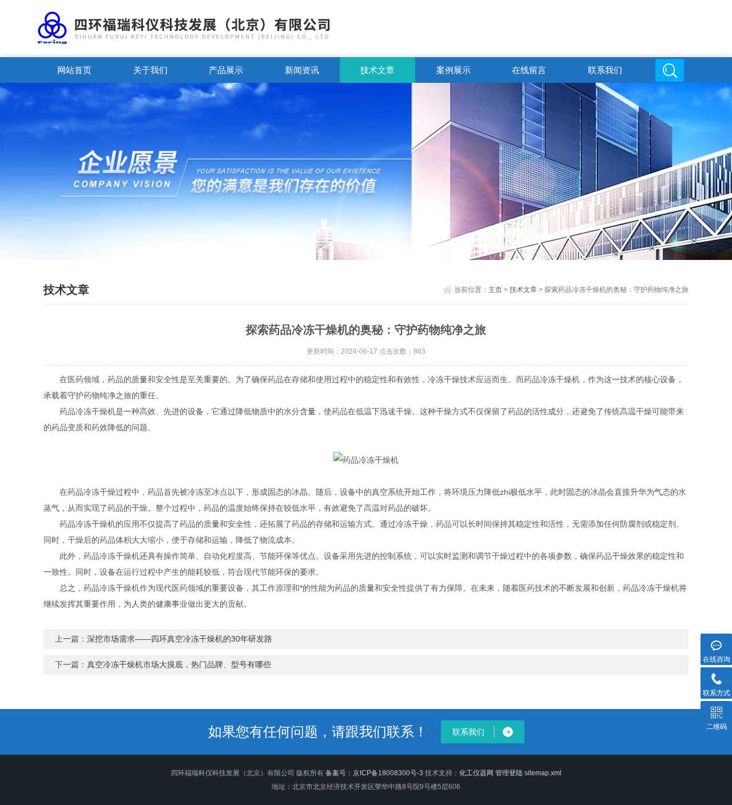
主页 (495, 290)
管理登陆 (509, 773)
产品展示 (226, 70)
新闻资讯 (302, 70)
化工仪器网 (476, 773)
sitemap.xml (543, 773)
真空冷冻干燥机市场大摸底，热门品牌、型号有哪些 (179, 664)
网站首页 (74, 70)
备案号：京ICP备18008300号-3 (374, 773)
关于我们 (150, 70)
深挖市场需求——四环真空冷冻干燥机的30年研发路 (179, 638)
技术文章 (377, 70)
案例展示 (453, 70)
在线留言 (529, 70)
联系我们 (605, 70)
